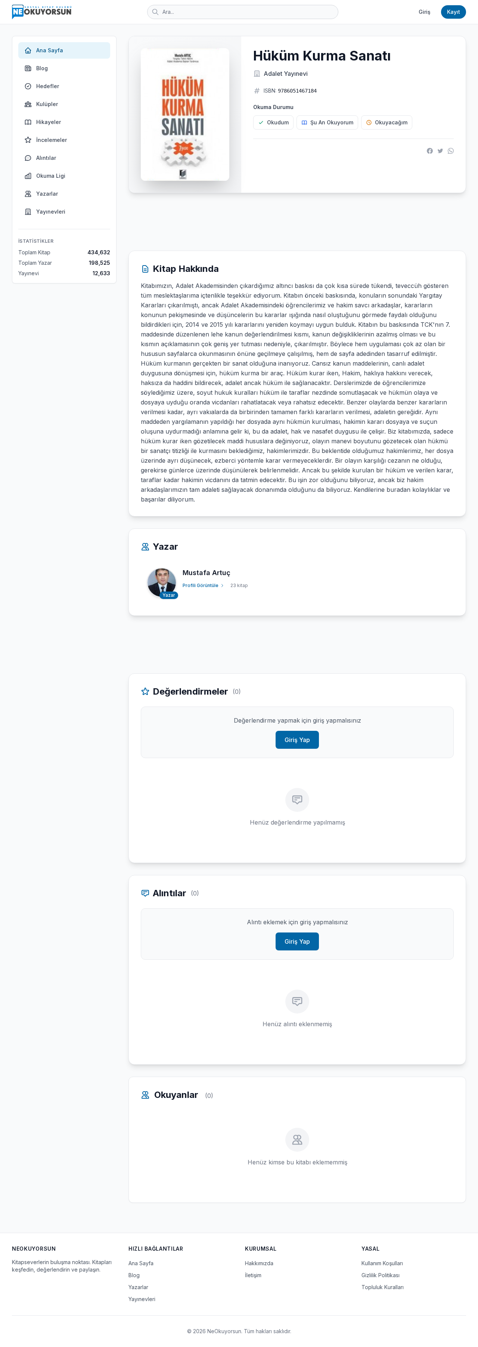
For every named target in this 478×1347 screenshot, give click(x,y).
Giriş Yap (297, 740)
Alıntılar (46, 158)
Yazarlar (47, 193)
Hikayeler (48, 122)
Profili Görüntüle (200, 585)
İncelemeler (51, 140)
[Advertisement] (297, 222)
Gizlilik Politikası (380, 1275)
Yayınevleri (50, 211)
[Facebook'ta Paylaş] (430, 151)
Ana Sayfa (49, 50)
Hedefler (47, 86)
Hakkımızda (259, 1263)
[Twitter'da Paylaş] (440, 151)
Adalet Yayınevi (286, 73)
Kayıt (453, 12)
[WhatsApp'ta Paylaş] (451, 151)
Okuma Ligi (50, 176)
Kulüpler (47, 104)
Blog (42, 68)
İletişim (253, 1275)
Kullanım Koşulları (382, 1263)
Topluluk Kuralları (382, 1287)
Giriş (425, 12)
